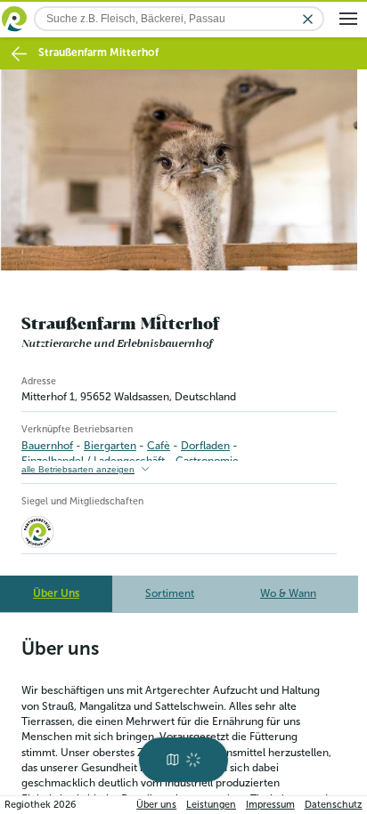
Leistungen (211, 804)
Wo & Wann (288, 593)
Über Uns (56, 593)
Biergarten (110, 445)
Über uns (156, 804)
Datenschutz (334, 804)
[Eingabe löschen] (307, 19)
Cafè (158, 445)
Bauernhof (47, 445)
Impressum (270, 804)
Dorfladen (205, 445)
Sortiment (169, 593)
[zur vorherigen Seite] (19, 54)
